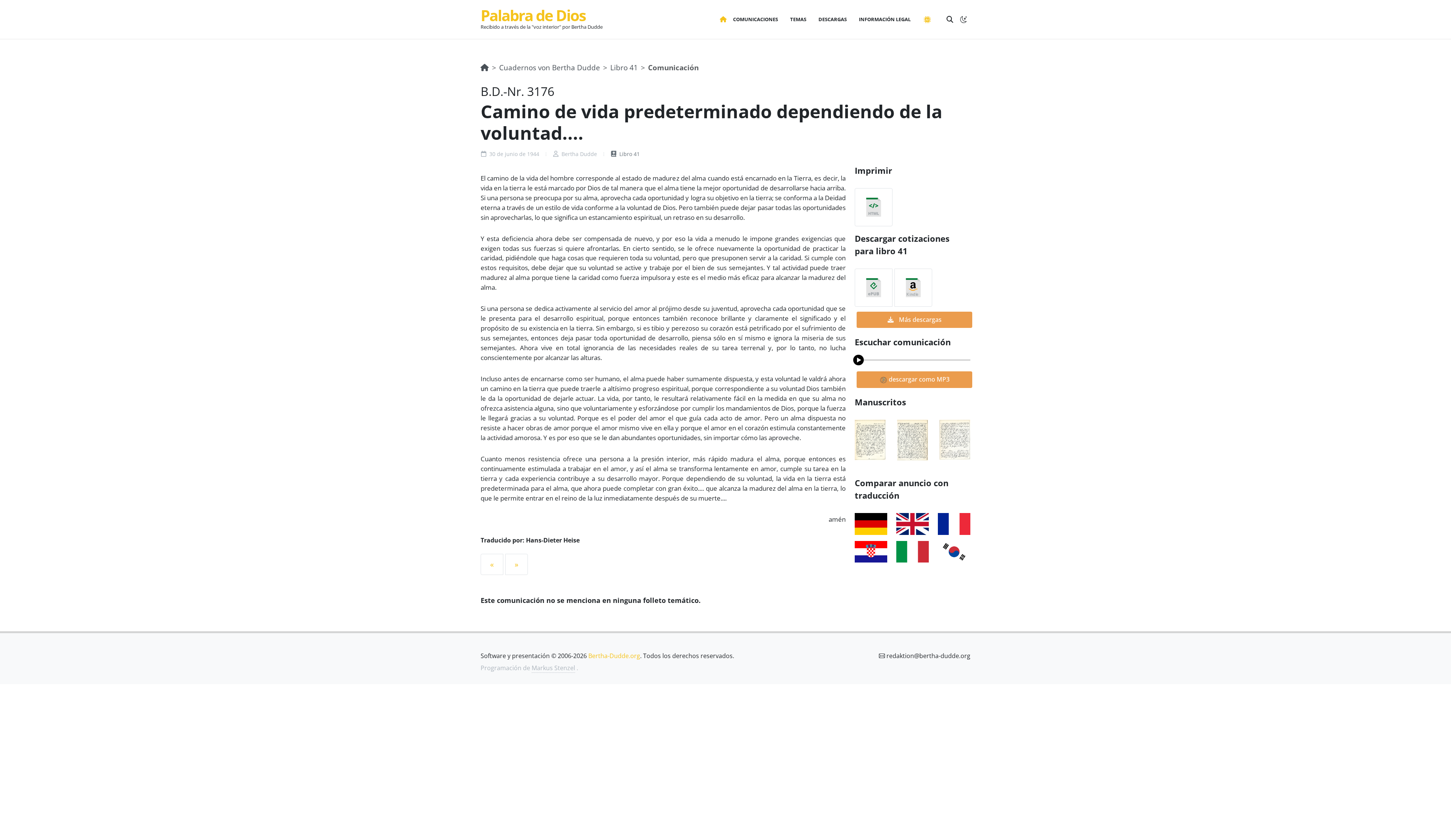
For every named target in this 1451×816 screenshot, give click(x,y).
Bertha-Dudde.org (614, 656)
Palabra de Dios (533, 15)
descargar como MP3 (918, 379)
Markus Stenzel (553, 668)
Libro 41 (624, 67)
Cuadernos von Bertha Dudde (549, 67)
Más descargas (919, 319)
